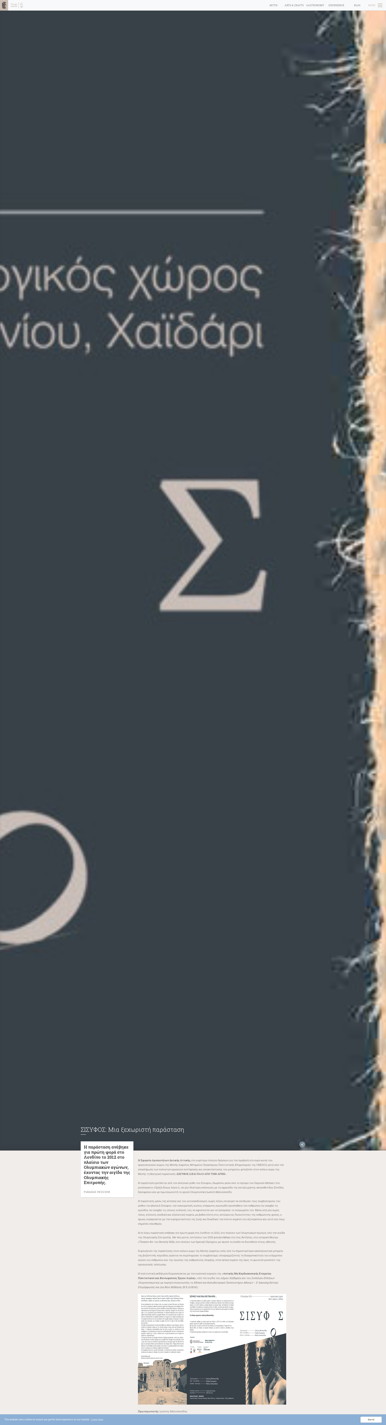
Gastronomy (315, 5)
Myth (273, 5)
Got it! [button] (371, 1419)
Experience (336, 5)
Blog (357, 5)
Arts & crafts (294, 5)
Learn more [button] (97, 1419)
